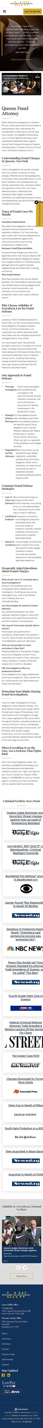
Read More (21, 1276)
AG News (6, 1344)
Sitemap (34, 1412)
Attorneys (6, 1338)
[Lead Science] (21, 1409)
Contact (5, 1349)
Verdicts (5, 1364)
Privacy (7, 1415)
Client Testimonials (20, 59)
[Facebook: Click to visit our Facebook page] (4, 1375)
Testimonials (7, 1359)
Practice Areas (8, 1354)
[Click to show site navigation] (4, 11)
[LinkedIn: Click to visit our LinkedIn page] (9, 1375)
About (4, 1333)
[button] (32, 12)
